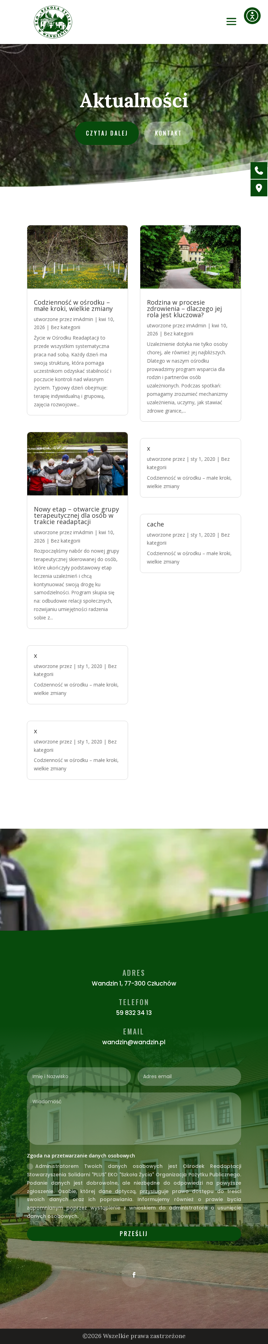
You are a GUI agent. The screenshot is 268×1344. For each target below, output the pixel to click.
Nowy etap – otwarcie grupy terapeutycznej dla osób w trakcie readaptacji (76, 515)
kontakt (168, 133)
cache (155, 524)
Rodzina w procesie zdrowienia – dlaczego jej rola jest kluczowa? (184, 308)
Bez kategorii (65, 327)
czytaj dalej (107, 133)
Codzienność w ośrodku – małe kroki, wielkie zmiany (73, 305)
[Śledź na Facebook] (134, 1274)
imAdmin (83, 319)
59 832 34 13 (134, 1013)
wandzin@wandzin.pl (133, 1042)
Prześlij (134, 1233)
